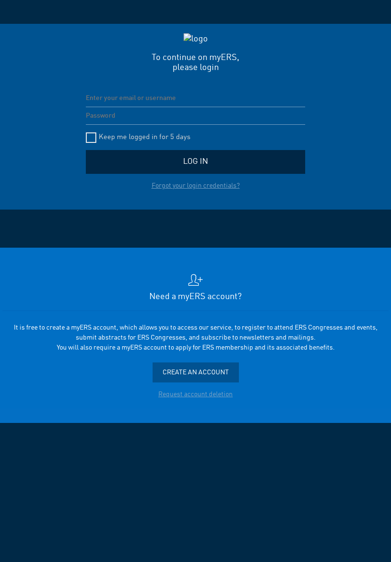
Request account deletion (195, 394)
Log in (195, 162)
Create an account (196, 372)
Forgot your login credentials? (196, 185)
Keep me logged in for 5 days (144, 137)
